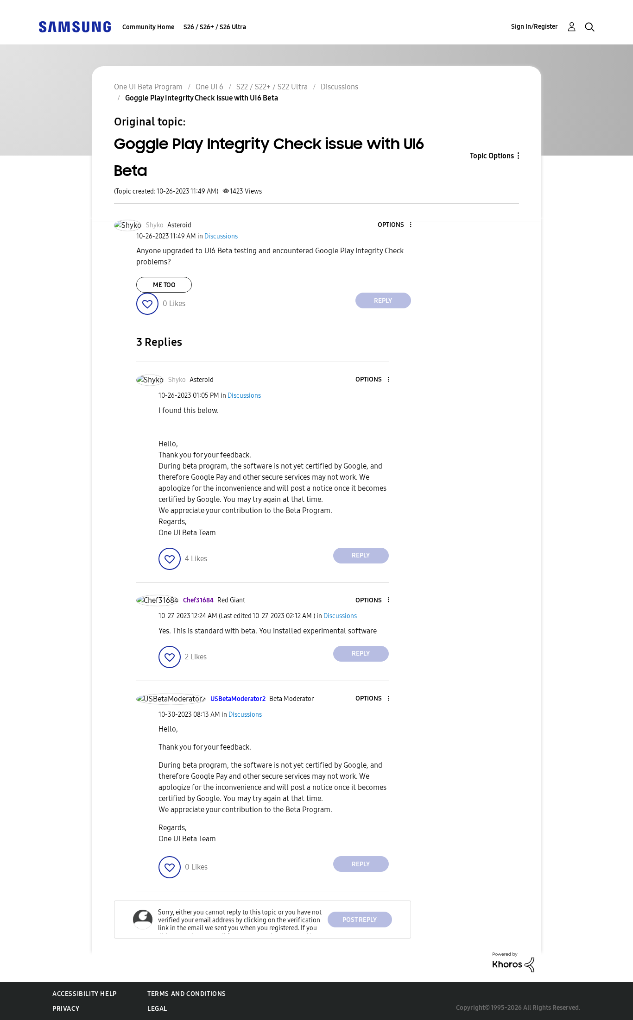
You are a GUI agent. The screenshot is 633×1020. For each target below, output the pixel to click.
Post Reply (359, 920)
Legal (157, 1009)
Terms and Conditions (186, 994)
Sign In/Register (534, 27)
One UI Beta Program (148, 86)
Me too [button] (164, 285)
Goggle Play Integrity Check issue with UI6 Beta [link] (201, 98)
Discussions (339, 86)
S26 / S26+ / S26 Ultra (215, 27)
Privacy (65, 1009)
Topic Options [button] (492, 155)
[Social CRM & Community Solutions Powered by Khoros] (513, 961)
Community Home (148, 27)
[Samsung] (74, 26)
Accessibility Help (84, 994)
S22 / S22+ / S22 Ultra (272, 86)
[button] (395, 225)
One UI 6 (209, 86)
